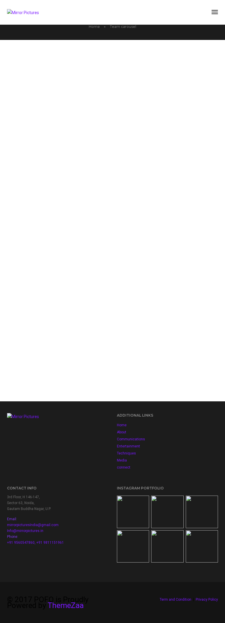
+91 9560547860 (21, 543)
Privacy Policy (207, 599)
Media (122, 460)
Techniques (126, 453)
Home (122, 425)
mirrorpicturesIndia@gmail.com (33, 525)
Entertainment (128, 446)
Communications (131, 439)
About (121, 432)
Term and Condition (175, 599)
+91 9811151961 (50, 543)
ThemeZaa (65, 605)
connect (123, 467)
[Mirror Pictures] (23, 12)
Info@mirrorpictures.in (25, 531)
